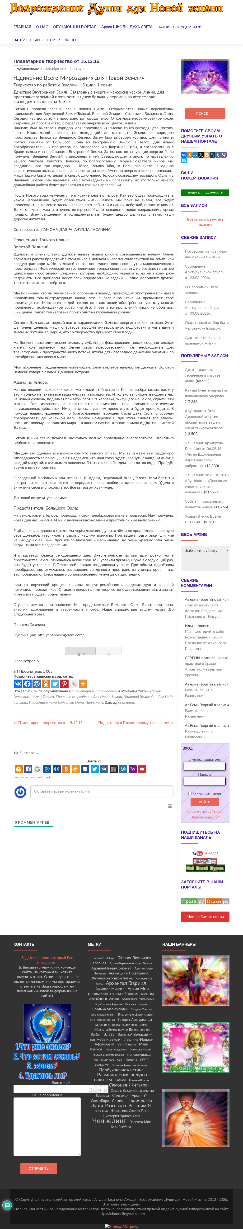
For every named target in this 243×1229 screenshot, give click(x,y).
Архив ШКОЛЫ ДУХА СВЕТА (127, 27)
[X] (201, 155)
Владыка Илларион (136, 1004)
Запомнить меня (206, 794)
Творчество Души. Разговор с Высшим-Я (121, 1103)
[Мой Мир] (195, 155)
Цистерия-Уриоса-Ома (121, 1116)
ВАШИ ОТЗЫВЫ (28, 40)
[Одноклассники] (189, 155)
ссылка (128, 702)
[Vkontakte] (18, 684)
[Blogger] (207, 155)
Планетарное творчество (94, 691)
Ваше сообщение (47, 1095)
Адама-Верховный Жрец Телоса (131, 963)
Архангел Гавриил (126, 983)
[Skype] (184, 160)
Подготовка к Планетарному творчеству (136, 723)
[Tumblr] (218, 155)
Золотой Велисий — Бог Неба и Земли (120, 1037)
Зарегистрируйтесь (204, 811)
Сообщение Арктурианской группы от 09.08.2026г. (205, 307)
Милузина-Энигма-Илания (108, 1055)
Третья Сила (100, 1111)
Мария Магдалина (115, 1049)
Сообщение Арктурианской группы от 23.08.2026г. (205, 272)
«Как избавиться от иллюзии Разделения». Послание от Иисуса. (204, 611)
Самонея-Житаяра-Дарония (119, 1088)
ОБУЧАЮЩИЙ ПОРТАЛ (75, 27)
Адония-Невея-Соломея (111, 968)
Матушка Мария (140, 1049)
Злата (109, 1034)
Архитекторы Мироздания (138, 999)
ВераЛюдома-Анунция (108, 1004)
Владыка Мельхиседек (109, 1009)
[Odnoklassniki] (46, 684)
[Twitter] (55, 684)
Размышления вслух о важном (120, 1077)
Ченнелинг (94, 702)
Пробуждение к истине (121, 1070)
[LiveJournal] (212, 155)
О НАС (42, 27)
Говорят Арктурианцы (135, 1019)
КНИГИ (54, 40)
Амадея (211, 853)
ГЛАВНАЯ (22, 27)
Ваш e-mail (61, 1083)
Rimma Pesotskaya (103, 958)
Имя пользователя (205, 759)
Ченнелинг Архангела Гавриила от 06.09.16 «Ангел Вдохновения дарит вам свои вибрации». (204, 454)
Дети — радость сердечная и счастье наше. (202, 375)
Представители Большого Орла (56, 702)
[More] (83, 684)
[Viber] (224, 155)
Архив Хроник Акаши (104, 999)
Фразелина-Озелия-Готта (130, 1111)
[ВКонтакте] (184, 155)
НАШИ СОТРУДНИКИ (177, 27)
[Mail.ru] (37, 684)
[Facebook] (27, 684)
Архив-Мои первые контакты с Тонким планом (121, 991)
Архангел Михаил (109, 989)
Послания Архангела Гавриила (129, 1065)
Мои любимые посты (205, 917)
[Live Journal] (74, 684)
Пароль (204, 774)
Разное (120, 1080)
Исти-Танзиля (127, 1044)
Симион (118, 1101)
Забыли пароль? (205, 817)
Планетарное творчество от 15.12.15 (48, 723)
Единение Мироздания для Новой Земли (89, 697)
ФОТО (70, 40)
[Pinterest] (64, 684)
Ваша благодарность (205, 192)
